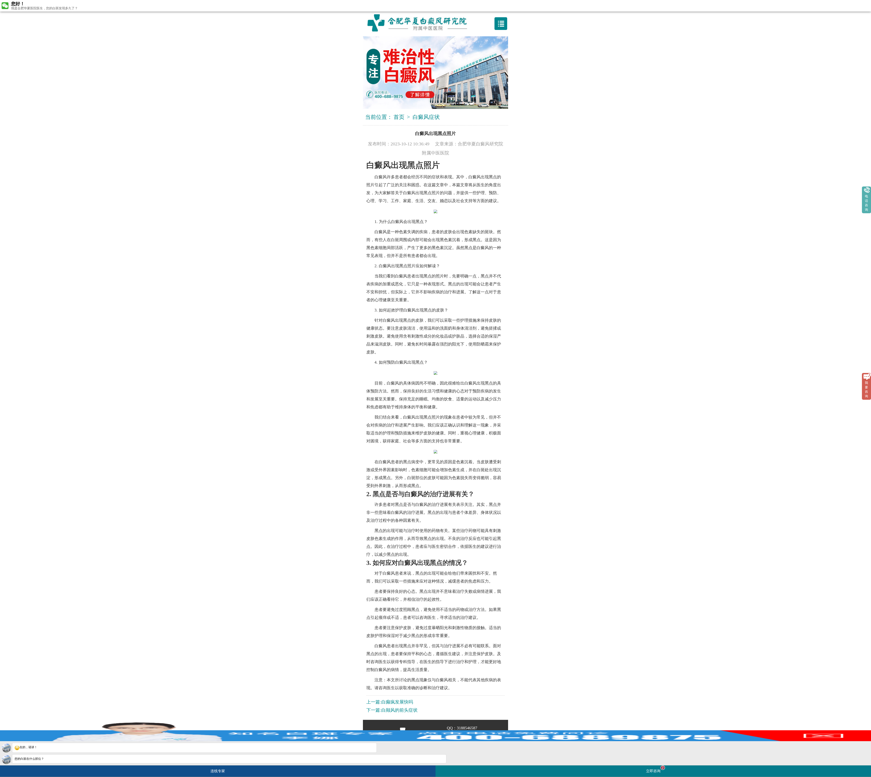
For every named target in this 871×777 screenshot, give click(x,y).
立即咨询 (655, 769)
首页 (399, 117)
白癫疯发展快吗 (397, 701)
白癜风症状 (426, 117)
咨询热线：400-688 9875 (437, 5)
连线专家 (217, 771)
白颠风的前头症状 (399, 710)
